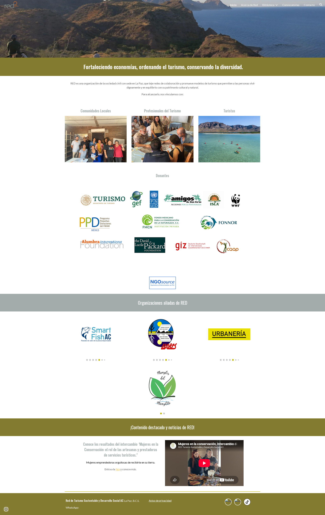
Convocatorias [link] (290, 4)
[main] (162, 67)
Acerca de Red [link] (249, 4)
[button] (321, 5)
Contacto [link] (309, 4)
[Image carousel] (96, 338)
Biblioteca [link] (268, 4)
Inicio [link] (233, 4)
